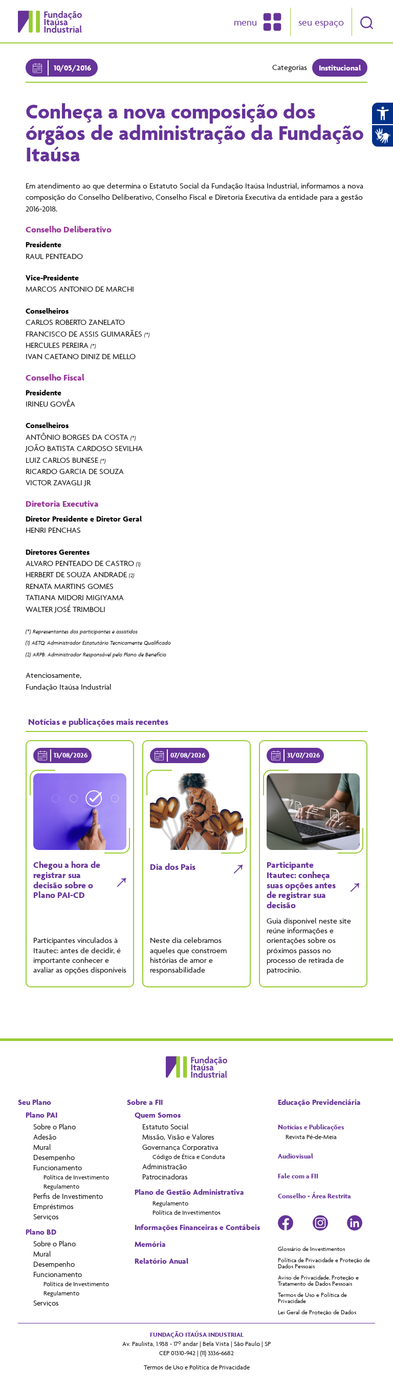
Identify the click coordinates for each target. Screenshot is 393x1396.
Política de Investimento (76, 1177)
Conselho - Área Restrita (314, 1196)
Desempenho (54, 1157)
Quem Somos (158, 1115)
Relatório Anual (161, 1261)
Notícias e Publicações (311, 1127)
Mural (42, 1147)
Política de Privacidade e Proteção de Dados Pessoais (324, 1263)
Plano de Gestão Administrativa (189, 1192)
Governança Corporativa (180, 1147)
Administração (164, 1166)
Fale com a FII (298, 1176)
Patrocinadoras (165, 1176)
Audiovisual (295, 1156)
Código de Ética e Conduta (188, 1156)
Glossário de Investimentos (311, 1249)
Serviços (46, 1216)
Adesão (44, 1137)
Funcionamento (57, 1167)
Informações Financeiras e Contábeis (197, 1227)
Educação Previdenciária (319, 1102)
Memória (150, 1244)
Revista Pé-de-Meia (311, 1136)
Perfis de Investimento (68, 1196)
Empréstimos (53, 1206)
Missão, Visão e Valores (178, 1137)
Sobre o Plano (54, 1126)
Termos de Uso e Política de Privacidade (312, 1298)
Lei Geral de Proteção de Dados (317, 1312)
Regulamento (61, 1186)
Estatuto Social (165, 1126)
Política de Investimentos (186, 1212)
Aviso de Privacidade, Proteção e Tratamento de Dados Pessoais (318, 1280)
